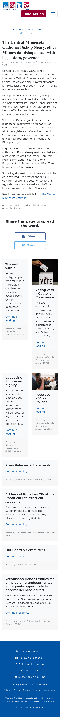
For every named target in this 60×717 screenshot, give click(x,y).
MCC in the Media (30, 33)
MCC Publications (39, 685)
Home (17, 29)
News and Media (34, 29)
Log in (37, 690)
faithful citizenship (38, 205)
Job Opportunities (20, 685)
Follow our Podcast (31, 651)
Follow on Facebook (30, 658)
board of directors (13, 208)
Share (32, 236)
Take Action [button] (33, 14)
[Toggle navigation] (53, 14)
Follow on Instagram (31, 664)
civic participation (13, 205)
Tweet (32, 245)
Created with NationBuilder (30, 707)
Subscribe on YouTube (31, 677)
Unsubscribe (50, 690)
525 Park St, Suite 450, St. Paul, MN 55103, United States (30, 701)
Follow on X (30, 670)
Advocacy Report (12, 690)
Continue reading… (11, 318)
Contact (26, 690)
